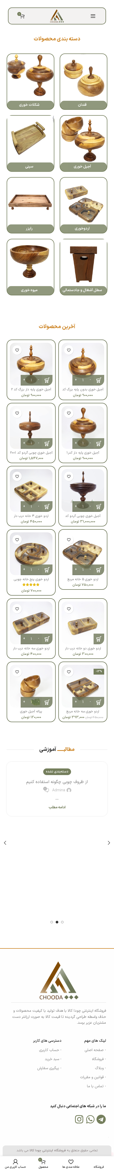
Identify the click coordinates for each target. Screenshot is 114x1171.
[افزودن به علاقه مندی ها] (68, 350)
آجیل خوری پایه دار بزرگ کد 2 (31, 389)
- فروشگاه (99, 1059)
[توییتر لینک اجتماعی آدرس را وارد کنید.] (64, 3)
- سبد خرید (53, 1059)
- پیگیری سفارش (49, 1068)
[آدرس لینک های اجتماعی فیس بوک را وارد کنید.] (70, 3)
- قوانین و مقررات (93, 1077)
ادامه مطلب (57, 807)
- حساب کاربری (50, 1050)
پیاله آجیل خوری (31, 711)
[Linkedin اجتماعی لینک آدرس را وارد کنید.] (51, 3)
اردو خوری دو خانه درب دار (83, 648)
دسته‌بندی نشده (57, 771)
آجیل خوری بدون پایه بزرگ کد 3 (82, 391)
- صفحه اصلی (95, 1050)
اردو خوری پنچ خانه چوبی (31, 579)
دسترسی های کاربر (47, 1041)
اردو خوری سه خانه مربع (83, 711)
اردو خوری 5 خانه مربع (83, 579)
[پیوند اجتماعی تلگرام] (44, 3)
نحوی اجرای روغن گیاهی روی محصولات (57, 782)
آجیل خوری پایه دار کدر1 (83, 452)
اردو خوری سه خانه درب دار (31, 648)
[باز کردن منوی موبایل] (93, 16)
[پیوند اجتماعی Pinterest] (57, 3)
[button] (99, 639)
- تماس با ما (96, 1086)
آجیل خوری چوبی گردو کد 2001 (31, 452)
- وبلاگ (100, 1068)
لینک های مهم (95, 1041)
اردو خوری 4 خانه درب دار (31, 515)
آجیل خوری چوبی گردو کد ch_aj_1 (82, 517)
